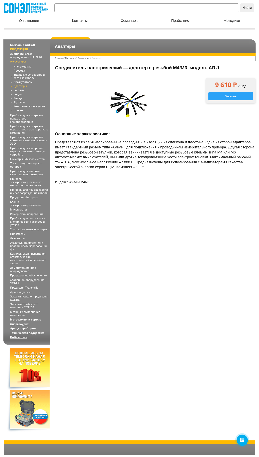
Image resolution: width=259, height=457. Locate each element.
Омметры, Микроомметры (27, 159)
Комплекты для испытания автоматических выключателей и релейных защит (28, 258)
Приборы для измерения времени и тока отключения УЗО (28, 140)
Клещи (18, 98)
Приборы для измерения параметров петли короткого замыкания (29, 129)
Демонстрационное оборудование (23, 269)
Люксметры (17, 238)
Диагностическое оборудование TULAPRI (26, 55)
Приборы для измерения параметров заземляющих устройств (28, 151)
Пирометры (17, 233)
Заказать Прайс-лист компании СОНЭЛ (24, 306)
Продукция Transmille (24, 287)
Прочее (18, 110)
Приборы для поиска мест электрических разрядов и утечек (27, 221)
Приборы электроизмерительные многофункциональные (25, 182)
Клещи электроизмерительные (25, 203)
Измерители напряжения (27, 214)
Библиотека (18, 337)
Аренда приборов (23, 328)
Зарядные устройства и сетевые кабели (29, 76)
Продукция (19, 49)
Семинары (129, 21)
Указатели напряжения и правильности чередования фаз (28, 246)
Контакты (80, 21)
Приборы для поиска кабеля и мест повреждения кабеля (29, 191)
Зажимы (19, 90)
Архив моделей (20, 292)
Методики (232, 21)
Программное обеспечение (28, 275)
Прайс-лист (181, 21)
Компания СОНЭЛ (22, 45)
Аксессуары (18, 61)
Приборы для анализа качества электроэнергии (26, 172)
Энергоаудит (19, 324)
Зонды (18, 94)
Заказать (231, 96)
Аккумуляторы (23, 82)
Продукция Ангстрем (24, 197)
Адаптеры (20, 86)
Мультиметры (19, 209)
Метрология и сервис (25, 319)
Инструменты (22, 66)
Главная (59, 58)
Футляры (19, 102)
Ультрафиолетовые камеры (28, 229)
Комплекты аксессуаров (29, 106)
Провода (19, 70)
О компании (29, 21)
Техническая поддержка (27, 332)
